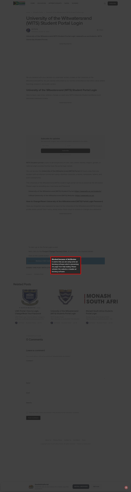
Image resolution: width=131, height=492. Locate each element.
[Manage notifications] (126, 487)
